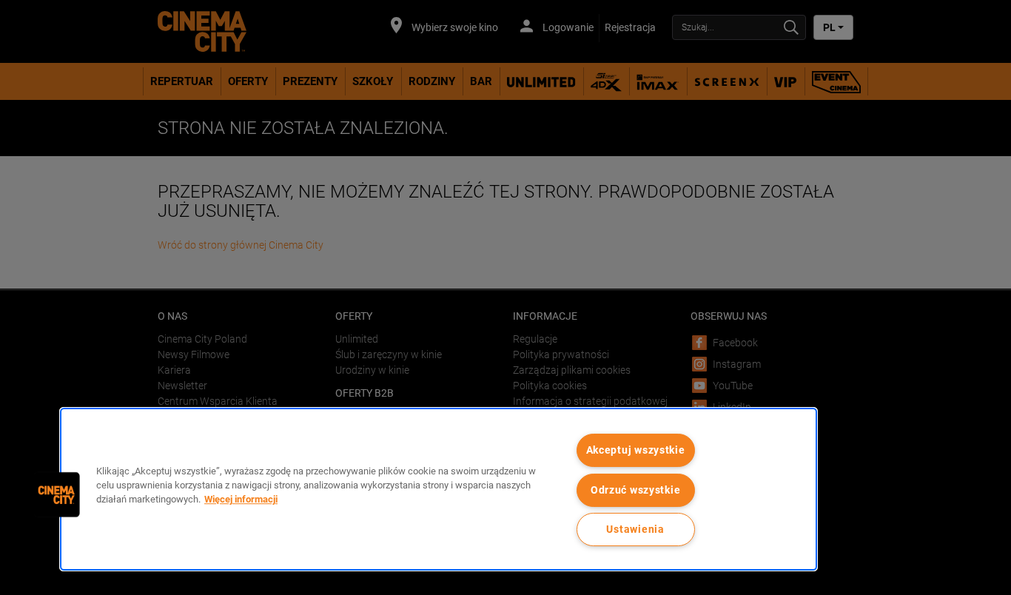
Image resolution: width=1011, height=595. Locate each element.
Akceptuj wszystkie (635, 450)
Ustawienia (635, 529)
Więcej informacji (241, 499)
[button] (57, 494)
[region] (438, 489)
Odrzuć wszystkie (636, 490)
